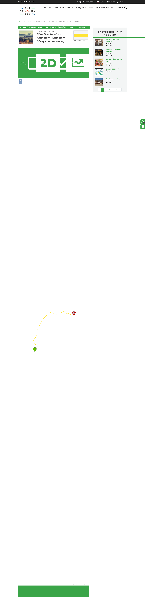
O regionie (48, 8)
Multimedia (100, 8)
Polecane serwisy (114, 8)
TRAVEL (29, 1)
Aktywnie (66, 8)
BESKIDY (20, 1)
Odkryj (57, 8)
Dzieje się (76, 8)
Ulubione (112, 1)
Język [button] (102, 1)
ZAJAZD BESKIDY (112, 69)
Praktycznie (87, 8)
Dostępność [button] (89, 1)
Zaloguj (121, 1)
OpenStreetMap (77, 585)
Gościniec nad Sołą (113, 79)
